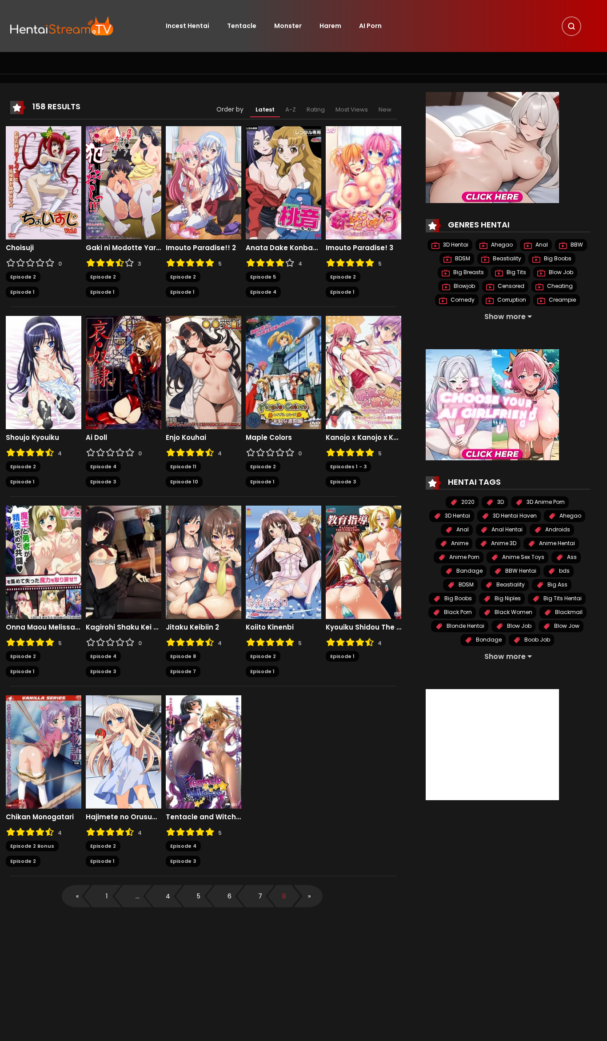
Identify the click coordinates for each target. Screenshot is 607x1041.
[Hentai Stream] (61, 25)
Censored (510, 286)
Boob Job (536, 639)
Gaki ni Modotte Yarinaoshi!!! (123, 248)
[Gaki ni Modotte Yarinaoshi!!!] (123, 182)
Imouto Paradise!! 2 (201, 248)
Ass (571, 557)
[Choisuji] (43, 182)
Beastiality (506, 258)
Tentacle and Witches (203, 817)
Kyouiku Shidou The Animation (363, 627)
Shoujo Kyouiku (32, 438)
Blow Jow (566, 626)
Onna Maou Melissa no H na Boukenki (43, 627)
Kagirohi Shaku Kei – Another (123, 627)
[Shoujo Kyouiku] (43, 371)
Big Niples (507, 598)
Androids (557, 529)
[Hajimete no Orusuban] (123, 751)
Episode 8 (183, 656)
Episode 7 (183, 671)
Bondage (488, 639)
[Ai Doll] (123, 371)
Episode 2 (23, 276)
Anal (541, 244)
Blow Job (560, 272)
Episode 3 (103, 481)
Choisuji (20, 248)
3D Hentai (455, 244)
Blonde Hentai (464, 626)
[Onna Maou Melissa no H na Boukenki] (43, 561)
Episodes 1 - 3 (348, 466)
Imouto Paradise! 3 (359, 248)
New (385, 109)
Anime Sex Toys (522, 557)
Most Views (351, 109)
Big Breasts (468, 272)
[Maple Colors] (283, 371)
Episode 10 (184, 481)
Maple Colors (269, 438)
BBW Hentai (520, 570)
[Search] (571, 26)
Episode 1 (22, 291)
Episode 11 (183, 466)
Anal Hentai (506, 529)
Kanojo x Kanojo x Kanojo (363, 438)
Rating (316, 109)
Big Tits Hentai (562, 598)
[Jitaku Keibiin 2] (203, 561)
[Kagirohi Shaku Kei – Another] (123, 561)
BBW (576, 244)
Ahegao (501, 244)
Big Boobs (557, 258)
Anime (459, 543)
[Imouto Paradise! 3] (363, 182)
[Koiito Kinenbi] (283, 561)
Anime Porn (463, 557)
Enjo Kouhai (186, 438)
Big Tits (515, 272)
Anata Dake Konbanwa (283, 248)
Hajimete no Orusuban (123, 817)
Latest (265, 109)
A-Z (290, 109)
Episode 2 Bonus (32, 846)
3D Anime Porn (545, 502)
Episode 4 (263, 291)
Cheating (559, 286)
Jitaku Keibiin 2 (192, 627)
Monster (288, 25)
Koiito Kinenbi (270, 627)
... (138, 896)
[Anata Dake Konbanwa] (283, 182)
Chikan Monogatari (40, 817)
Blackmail (568, 612)
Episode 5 (263, 276)
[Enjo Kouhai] (203, 371)
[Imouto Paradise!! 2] (203, 182)
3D (500, 502)
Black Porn (457, 612)
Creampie (561, 299)
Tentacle (241, 25)
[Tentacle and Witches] (203, 751)
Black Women (512, 612)
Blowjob (463, 286)
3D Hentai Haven (514, 515)
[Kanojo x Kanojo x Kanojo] (363, 371)
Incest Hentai (187, 25)
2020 (467, 502)
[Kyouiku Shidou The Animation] (363, 561)
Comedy (462, 299)
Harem (330, 25)
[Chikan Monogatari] (43, 751)
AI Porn (370, 25)
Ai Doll (96, 438)
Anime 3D (503, 543)
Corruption (511, 299)
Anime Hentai (556, 543)
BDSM (462, 258)
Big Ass (556, 584)
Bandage (469, 570)
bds (564, 570)
